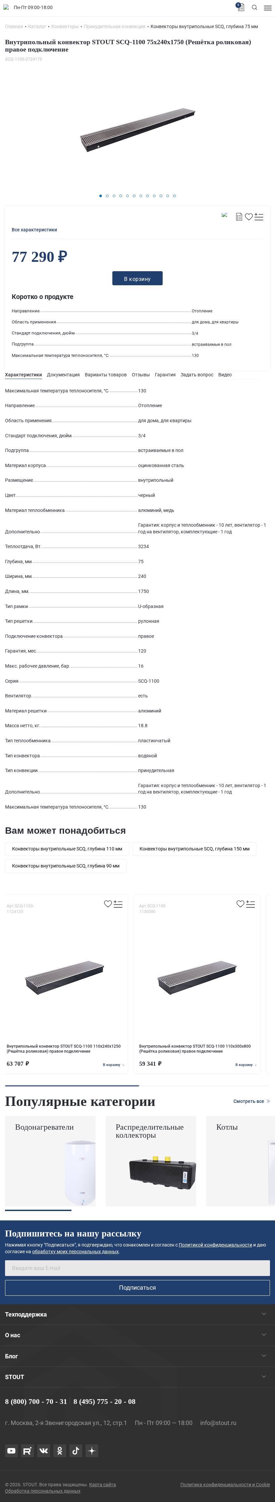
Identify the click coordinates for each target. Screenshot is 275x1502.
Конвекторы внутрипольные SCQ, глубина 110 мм (67, 848)
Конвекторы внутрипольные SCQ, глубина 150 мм (195, 848)
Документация (63, 374)
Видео (225, 374)
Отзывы (141, 374)
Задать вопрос (197, 374)
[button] (100, 196)
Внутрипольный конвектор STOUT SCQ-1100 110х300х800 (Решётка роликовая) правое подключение (195, 1049)
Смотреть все (249, 1101)
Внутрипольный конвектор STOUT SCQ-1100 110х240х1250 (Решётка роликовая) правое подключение (64, 1049)
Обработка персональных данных (42, 1491)
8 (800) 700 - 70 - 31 (36, 1401)
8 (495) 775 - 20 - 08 (104, 1401)
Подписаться (137, 1287)
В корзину (112, 1065)
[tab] (23, 375)
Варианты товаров (106, 374)
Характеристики (23, 374)
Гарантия (165, 374)
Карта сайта (102, 1484)
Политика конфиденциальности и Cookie (225, 1484)
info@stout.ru (218, 1422)
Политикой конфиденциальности (215, 1245)
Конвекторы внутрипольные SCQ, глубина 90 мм (65, 866)
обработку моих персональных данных (75, 1251)
